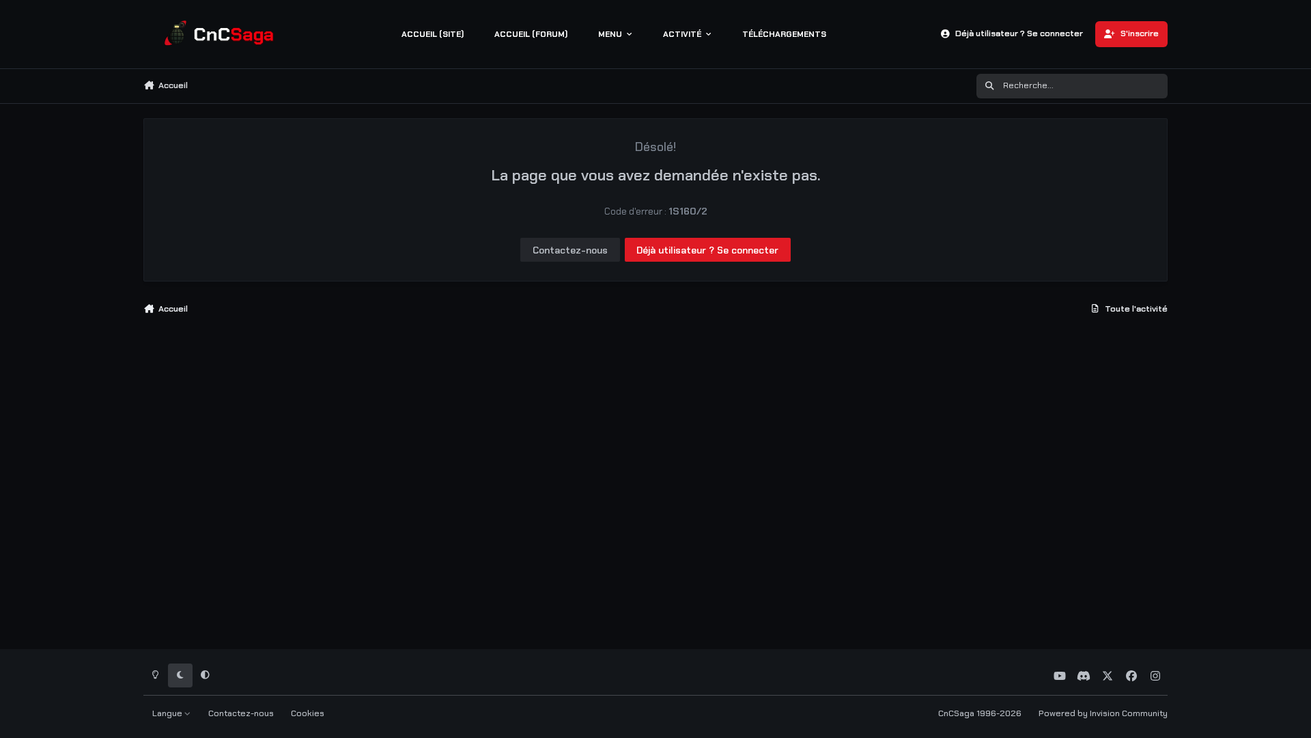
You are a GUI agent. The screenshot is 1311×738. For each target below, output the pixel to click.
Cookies (307, 713)
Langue (168, 713)
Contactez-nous (570, 250)
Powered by (1103, 713)
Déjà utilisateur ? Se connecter (707, 250)
